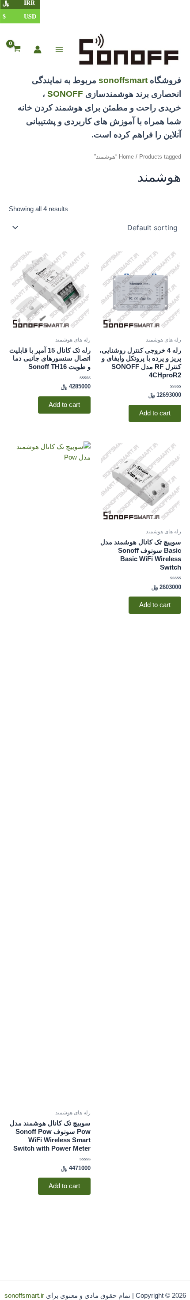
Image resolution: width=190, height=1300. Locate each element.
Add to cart (155, 413)
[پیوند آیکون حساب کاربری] (38, 49)
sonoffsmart (123, 80)
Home (126, 156)
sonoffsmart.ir (24, 1295)
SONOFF (65, 94)
